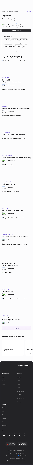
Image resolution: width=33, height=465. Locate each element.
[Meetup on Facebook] (4, 435)
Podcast (4, 425)
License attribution (15, 458)
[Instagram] (19, 435)
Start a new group (23, 365)
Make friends (20, 398)
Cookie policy (23, 455)
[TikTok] (24, 435)
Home (3, 11)
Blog (3, 411)
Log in (3, 380)
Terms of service (12, 453)
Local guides (20, 394)
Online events (20, 391)
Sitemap (19, 401)
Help (3, 384)
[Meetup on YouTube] (14, 435)
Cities (18, 387)
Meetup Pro (5, 414)
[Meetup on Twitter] (9, 435)
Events (19, 380)
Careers (4, 418)
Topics (9, 11)
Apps (3, 422)
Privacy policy (21, 453)
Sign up (4, 377)
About (3, 407)
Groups (19, 377)
